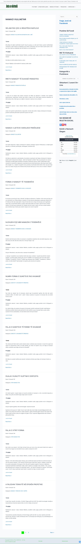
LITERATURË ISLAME (43, 6)
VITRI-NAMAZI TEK (15, 382)
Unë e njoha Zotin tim (64, 102)
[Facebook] (61, 125)
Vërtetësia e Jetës (64, 98)
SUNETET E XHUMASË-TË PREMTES (19, 282)
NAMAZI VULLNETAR (16, 134)
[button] (43, 6)
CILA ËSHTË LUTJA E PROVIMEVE (67, 54)
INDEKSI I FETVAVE (54, 6)
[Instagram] (65, 125)
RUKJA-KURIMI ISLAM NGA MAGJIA (68, 64)
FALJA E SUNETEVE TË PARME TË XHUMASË (23, 327)
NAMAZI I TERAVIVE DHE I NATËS (19, 491)
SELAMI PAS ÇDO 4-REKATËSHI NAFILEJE (22, 28)
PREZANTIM (63, 6)
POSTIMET (34, 6)
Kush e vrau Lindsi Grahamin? (66, 49)
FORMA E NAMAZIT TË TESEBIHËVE (20, 182)
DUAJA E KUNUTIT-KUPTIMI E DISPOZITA (22, 376)
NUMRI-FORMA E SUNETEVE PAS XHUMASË (23, 276)
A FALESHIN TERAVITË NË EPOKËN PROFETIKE (24, 484)
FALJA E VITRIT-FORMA (15, 430)
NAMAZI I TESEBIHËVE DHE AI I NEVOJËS (21, 188)
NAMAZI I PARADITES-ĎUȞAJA (18, 85)
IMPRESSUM (71, 6)
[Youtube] (63, 125)
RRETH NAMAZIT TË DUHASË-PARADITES (22, 79)
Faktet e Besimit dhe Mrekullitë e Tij (68, 95)
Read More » (9, 70)
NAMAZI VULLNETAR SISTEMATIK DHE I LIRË (21, 34)
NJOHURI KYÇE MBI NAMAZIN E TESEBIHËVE (23, 222)
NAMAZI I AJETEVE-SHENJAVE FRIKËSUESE (23, 128)
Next (52, 532)
